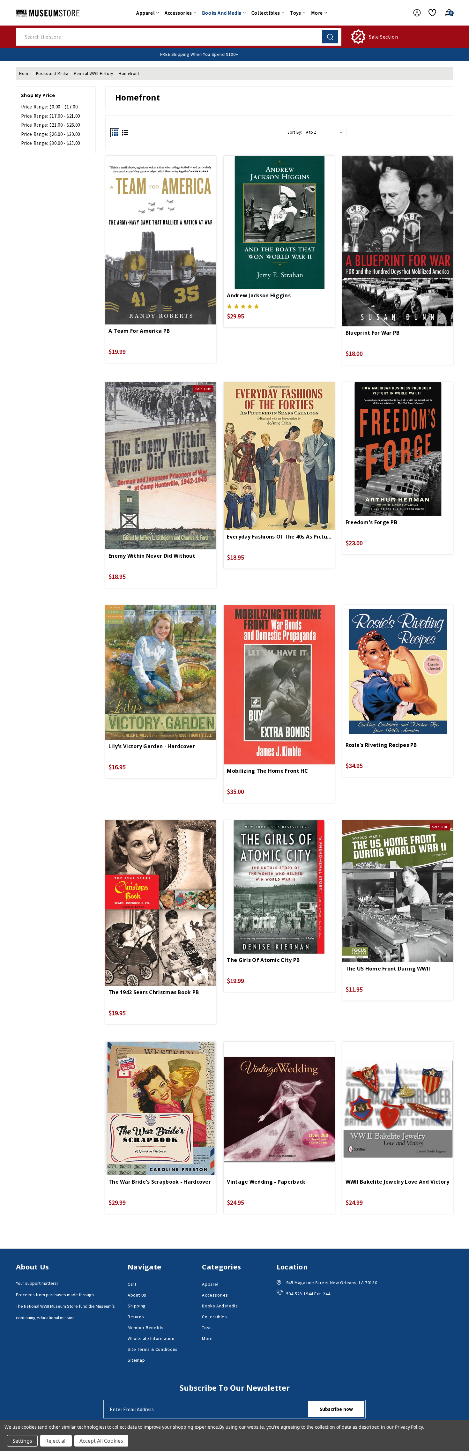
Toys (295, 13)
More (317, 13)
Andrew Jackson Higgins (259, 295)
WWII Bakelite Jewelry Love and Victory (397, 1181)
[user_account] (414, 13)
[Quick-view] (161, 221)
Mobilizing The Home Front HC (267, 770)
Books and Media (222, 13)
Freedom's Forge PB (371, 522)
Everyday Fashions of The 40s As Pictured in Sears (279, 536)
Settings (22, 1440)
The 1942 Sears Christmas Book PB (153, 992)
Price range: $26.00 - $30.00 (50, 134)
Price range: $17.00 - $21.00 (50, 116)
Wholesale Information (151, 1338)
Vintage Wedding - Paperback (266, 1181)
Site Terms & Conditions (153, 1349)
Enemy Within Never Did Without (151, 555)
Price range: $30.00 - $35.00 (50, 143)
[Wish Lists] (430, 13)
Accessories (178, 13)
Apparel (145, 13)
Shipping (137, 1306)
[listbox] (325, 132)
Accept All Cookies (101, 1440)
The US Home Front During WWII (388, 968)
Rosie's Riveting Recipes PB (381, 744)
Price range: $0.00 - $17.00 (49, 107)
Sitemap (136, 1360)
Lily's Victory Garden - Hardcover (151, 746)
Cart (132, 1284)
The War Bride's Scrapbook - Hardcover (159, 1181)
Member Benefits (146, 1327)
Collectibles (265, 13)
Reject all (56, 1440)
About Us (137, 1295)
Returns (136, 1317)
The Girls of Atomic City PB (263, 960)
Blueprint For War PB (373, 332)
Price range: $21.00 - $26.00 (50, 125)
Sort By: (294, 132)
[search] (330, 36)
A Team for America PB (139, 330)
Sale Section (383, 36)
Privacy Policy (409, 1427)
